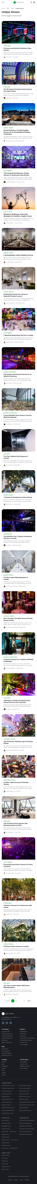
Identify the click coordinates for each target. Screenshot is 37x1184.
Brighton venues (5, 1139)
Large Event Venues (23, 1107)
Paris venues (4, 1158)
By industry (4, 1040)
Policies (4, 1074)
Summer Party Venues (7, 1091)
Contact (4, 1072)
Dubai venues (5, 1161)
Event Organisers (6, 1051)
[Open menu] (3, 2)
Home (3, 8)
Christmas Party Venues (24, 1088)
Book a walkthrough (6, 1042)
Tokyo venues (5, 1163)
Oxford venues (5, 1148)
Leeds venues (13, 1131)
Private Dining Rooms (7, 1093)
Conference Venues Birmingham (27, 1128)
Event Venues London (7, 1102)
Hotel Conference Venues (25, 1085)
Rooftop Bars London (24, 1093)
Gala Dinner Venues (6, 1104)
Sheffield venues (13, 1148)
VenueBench (5, 1066)
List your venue (23, 1042)
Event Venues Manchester (25, 1123)
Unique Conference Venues (8, 1088)
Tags (12, 8)
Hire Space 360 (5, 1031)
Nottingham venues (6, 1145)
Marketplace (23, 1033)
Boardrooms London (24, 1099)
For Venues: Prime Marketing (27, 1038)
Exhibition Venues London (8, 1107)
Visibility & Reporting (7, 1038)
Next (29, 1000)
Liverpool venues (5, 1137)
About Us (4, 1061)
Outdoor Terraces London (7, 1113)
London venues (5, 1120)
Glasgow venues (5, 1134)
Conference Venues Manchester (27, 1120)
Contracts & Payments (7, 1036)
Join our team (23, 1061)
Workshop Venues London (25, 1110)
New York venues (5, 1155)
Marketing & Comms (7, 1055)
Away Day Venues (6, 1096)
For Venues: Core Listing (26, 1040)
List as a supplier (24, 1044)
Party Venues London (24, 1091)
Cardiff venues (14, 1139)
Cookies (27, 1179)
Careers (4, 1068)
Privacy (16, 1179)
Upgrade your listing (25, 1066)
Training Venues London (7, 1099)
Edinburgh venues (6, 1128)
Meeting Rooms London (24, 1096)
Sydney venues (5, 1169)
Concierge (22, 1036)
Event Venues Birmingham (25, 1131)
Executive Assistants (7, 1053)
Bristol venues (5, 1131)
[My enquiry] (34, 2)
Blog (8, 8)
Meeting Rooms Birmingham (26, 1134)
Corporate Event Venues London (26, 1102)
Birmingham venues (6, 1126)
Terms (21, 1179)
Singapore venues (6, 1166)
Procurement (5, 1049)
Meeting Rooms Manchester (26, 1126)
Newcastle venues (6, 1142)
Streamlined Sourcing (7, 1033)
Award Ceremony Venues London (26, 1104)
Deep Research (23, 1031)
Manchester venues (6, 1123)
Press (3, 1070)
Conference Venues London (8, 1085)
